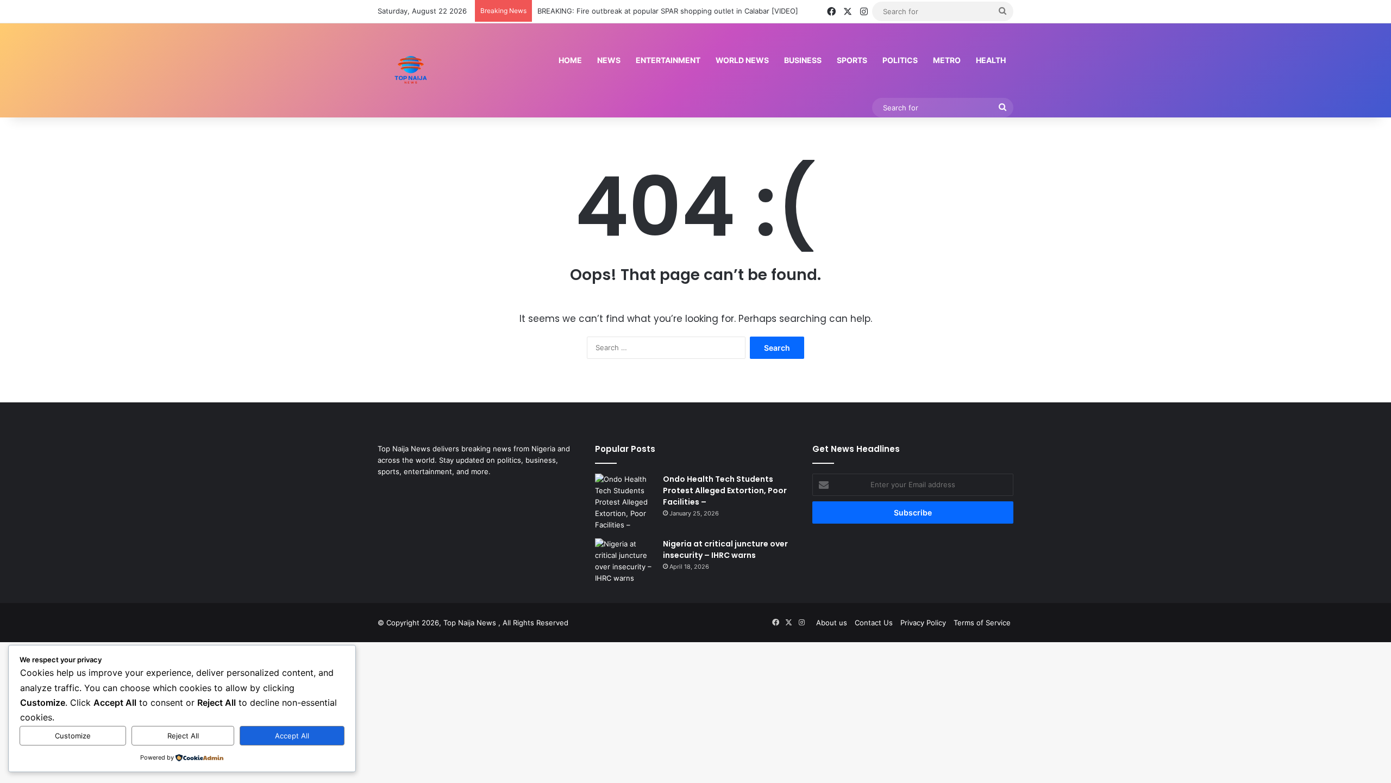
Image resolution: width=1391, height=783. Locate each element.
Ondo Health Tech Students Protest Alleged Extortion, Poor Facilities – (725, 490)
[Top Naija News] (411, 70)
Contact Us (874, 622)
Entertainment (668, 60)
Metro (947, 60)
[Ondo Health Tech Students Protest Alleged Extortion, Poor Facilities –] (625, 502)
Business (803, 60)
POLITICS (900, 60)
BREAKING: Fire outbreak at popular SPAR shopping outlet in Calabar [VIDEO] (667, 11)
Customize (73, 735)
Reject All (183, 735)
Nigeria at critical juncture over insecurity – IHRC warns (725, 549)
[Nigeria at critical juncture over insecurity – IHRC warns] (625, 561)
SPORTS (852, 60)
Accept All (292, 735)
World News (742, 60)
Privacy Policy (923, 622)
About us (831, 622)
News (609, 60)
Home (570, 60)
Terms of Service (982, 622)
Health (991, 60)
